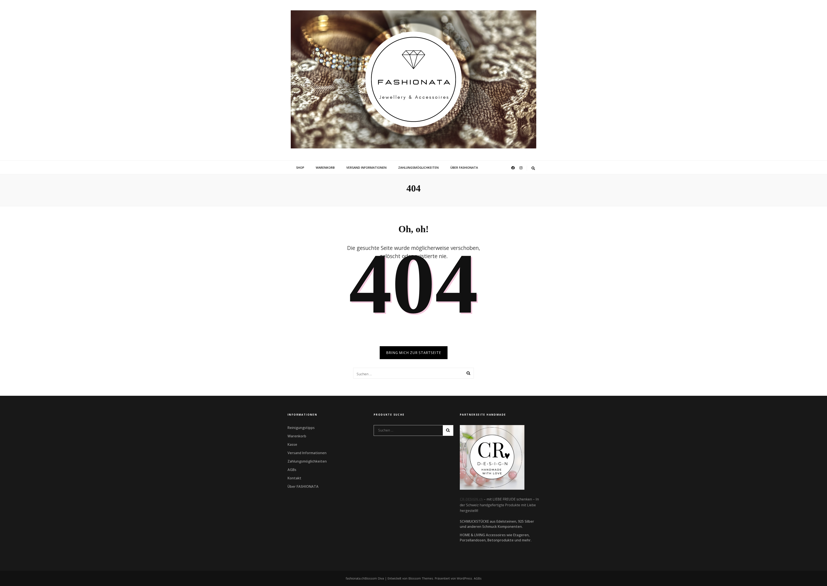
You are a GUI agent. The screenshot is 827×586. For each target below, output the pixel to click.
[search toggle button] (533, 168)
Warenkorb (325, 167)
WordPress (464, 578)
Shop (300, 167)
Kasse (292, 444)
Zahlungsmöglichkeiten (418, 167)
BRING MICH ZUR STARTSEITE (413, 352)
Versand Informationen (366, 167)
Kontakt (294, 478)
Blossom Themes (420, 578)
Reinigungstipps (301, 427)
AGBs (292, 469)
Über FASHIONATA (464, 167)
